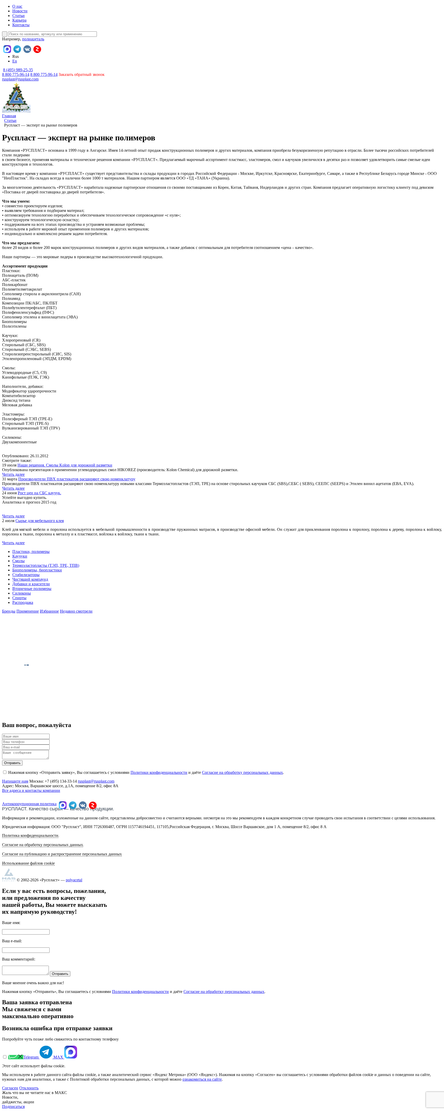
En (14, 61)
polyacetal (74, 880)
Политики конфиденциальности (159, 772)
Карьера (19, 20)
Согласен (10, 1088)
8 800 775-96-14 (44, 74)
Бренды (8, 611)
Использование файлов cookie (28, 863)
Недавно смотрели (76, 611)
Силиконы (21, 593)
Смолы (18, 561)
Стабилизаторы (26, 574)
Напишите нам (15, 781)
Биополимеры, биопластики (37, 570)
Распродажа (22, 602)
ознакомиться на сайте (202, 1079)
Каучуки (19, 556)
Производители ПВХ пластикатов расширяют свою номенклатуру (76, 479)
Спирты (19, 598)
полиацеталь (33, 39)
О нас (17, 6)
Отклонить (29, 1088)
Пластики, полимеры (31, 551)
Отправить (12, 763)
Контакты (21, 25)
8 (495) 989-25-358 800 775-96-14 (17, 72)
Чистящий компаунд (30, 579)
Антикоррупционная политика (29, 804)
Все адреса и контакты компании (31, 790)
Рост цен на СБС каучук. (39, 493)
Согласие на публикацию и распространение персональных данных (62, 854)
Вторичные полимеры (31, 588)
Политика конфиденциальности (30, 835)
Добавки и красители (31, 584)
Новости (19, 11)
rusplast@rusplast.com (20, 79)
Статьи (18, 15)
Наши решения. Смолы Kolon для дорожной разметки (64, 465)
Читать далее (13, 474)
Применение (27, 611)
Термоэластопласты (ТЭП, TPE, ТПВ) (45, 565)
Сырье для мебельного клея (39, 520)
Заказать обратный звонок (82, 74)
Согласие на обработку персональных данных (242, 772)
